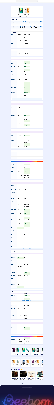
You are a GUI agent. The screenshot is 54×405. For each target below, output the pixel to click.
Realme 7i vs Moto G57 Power (25, 354)
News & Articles (31, 2)
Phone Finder (27, 2)
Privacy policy (30, 389)
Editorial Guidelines (35, 389)
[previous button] (12, 351)
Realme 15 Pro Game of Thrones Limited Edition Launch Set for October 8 (23, 378)
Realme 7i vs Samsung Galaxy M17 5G (35, 354)
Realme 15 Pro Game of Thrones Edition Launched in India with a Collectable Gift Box (15, 378)
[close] (29, 8)
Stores (41, 2)
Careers (21, 389)
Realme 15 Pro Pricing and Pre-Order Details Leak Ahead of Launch (40, 378)
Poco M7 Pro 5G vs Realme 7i (16, 354)
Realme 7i (19, 14)
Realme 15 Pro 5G (26, 14)
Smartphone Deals (37, 2)
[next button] (42, 351)
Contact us (23, 389)
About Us (18, 389)
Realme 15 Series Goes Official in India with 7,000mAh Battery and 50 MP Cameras (31, 378)
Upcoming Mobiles (17, 2)
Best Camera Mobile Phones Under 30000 (27, 248)
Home (11, 383)
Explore (12, 2)
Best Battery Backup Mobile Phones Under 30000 (27, 300)
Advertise (27, 389)
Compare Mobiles (22, 2)
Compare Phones (14, 383)
